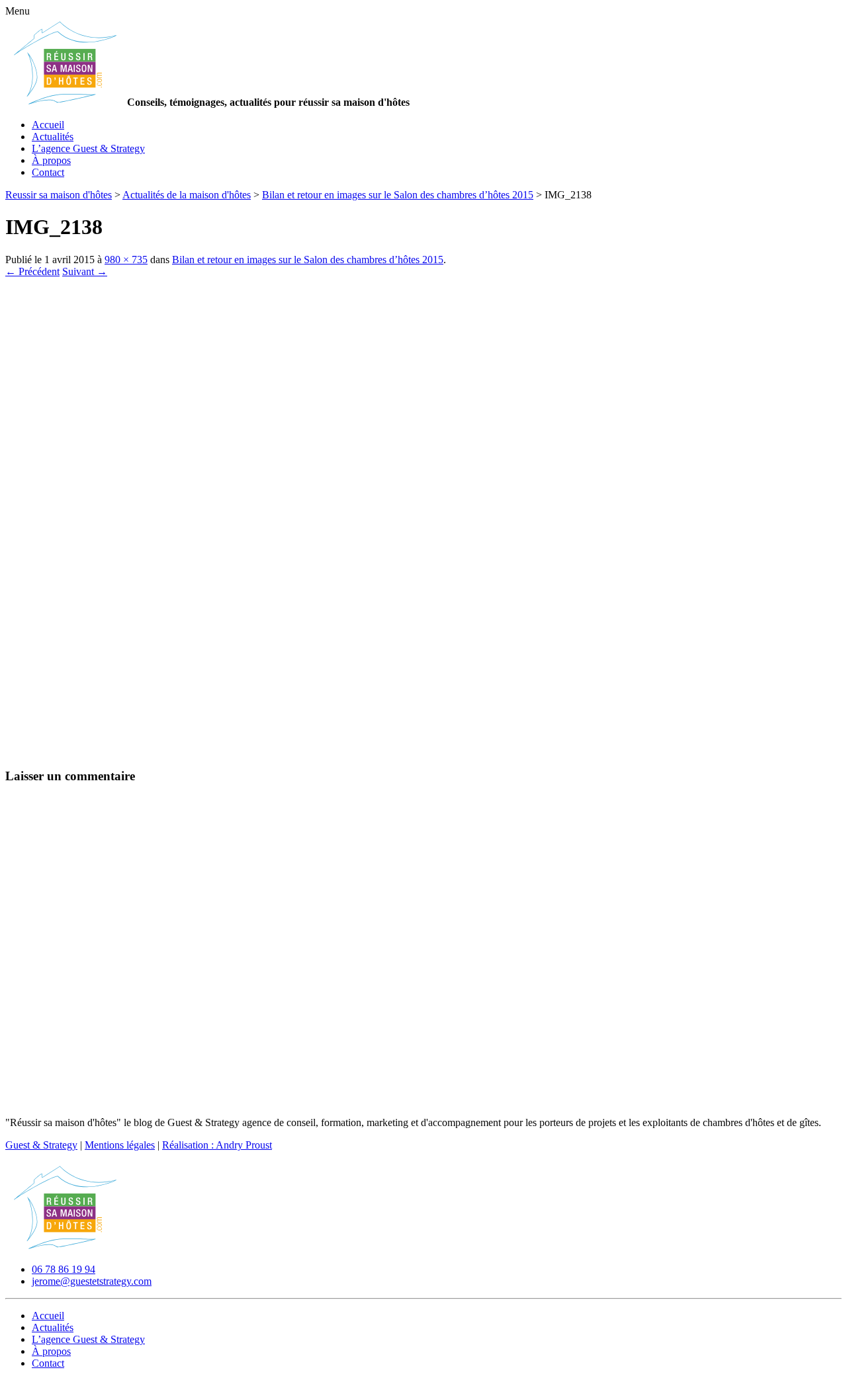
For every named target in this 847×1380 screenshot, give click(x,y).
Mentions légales (120, 1145)
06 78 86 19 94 (63, 1269)
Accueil (48, 124)
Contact (48, 172)
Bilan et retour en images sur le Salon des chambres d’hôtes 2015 (307, 259)
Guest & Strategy (41, 1145)
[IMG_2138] (323, 750)
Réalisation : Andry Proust (217, 1145)
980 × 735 (126, 259)
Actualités (52, 136)
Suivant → (84, 271)
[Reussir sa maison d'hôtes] (64, 1246)
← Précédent (32, 271)
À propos (51, 160)
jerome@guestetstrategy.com (92, 1281)
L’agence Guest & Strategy (88, 148)
